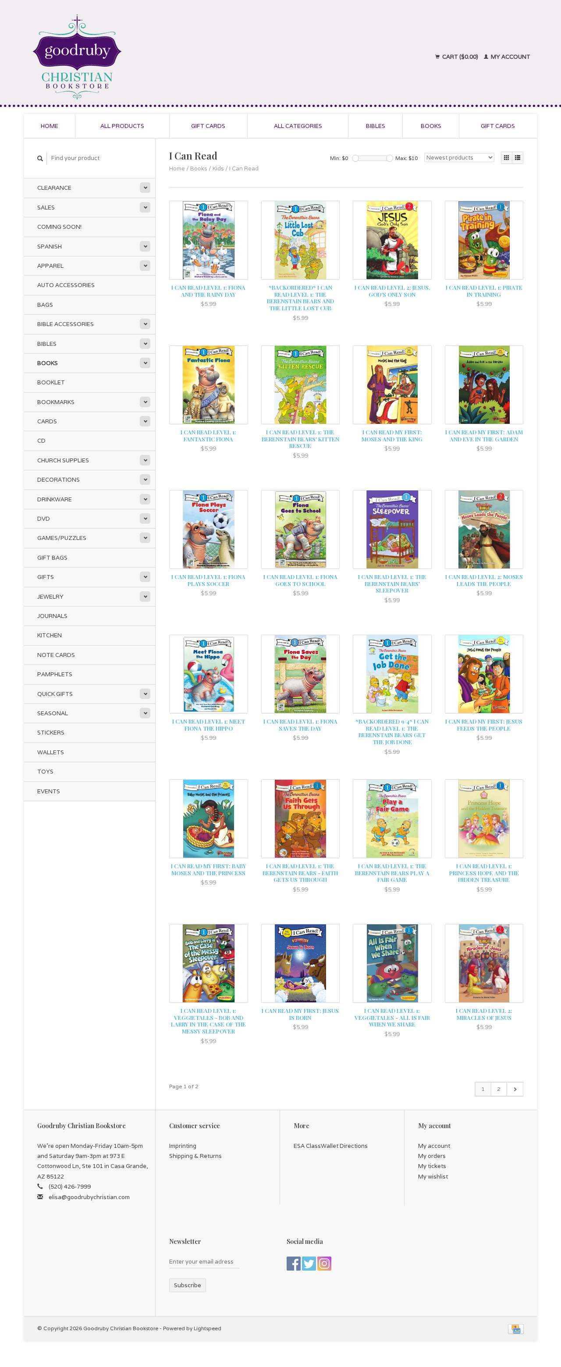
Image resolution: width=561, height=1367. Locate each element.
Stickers (50, 732)
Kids (218, 168)
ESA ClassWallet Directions (331, 1146)
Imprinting (182, 1146)
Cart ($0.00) (460, 56)
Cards (47, 421)
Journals (52, 616)
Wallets (50, 752)
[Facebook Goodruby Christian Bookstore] (294, 1264)
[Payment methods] (516, 1328)
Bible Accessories (65, 324)
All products (122, 126)
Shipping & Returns (195, 1156)
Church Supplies (63, 460)
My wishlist (433, 1176)
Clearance (54, 188)
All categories (298, 126)
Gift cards (208, 126)
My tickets (432, 1166)
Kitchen (49, 635)
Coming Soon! (59, 227)
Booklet (51, 382)
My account (510, 56)
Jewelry (50, 596)
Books (431, 126)
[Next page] (515, 1089)
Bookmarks (56, 402)
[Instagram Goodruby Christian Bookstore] (324, 1264)
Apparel (50, 266)
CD (41, 440)
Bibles (375, 126)
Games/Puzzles (61, 538)
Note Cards (56, 655)
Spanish (49, 246)
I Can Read (244, 168)
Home (49, 126)
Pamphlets (54, 674)
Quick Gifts (55, 694)
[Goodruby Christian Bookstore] (154, 57)
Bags (45, 305)
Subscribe (187, 1285)
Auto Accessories (66, 285)
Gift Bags (52, 557)
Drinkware (54, 499)
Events (48, 791)
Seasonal (52, 713)
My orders (432, 1156)
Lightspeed (207, 1328)
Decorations (58, 479)
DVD (43, 518)
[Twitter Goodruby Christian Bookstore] (309, 1264)
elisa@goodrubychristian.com (89, 1197)
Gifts (45, 577)
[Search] (40, 158)
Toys (45, 771)
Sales (46, 207)
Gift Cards (498, 126)
